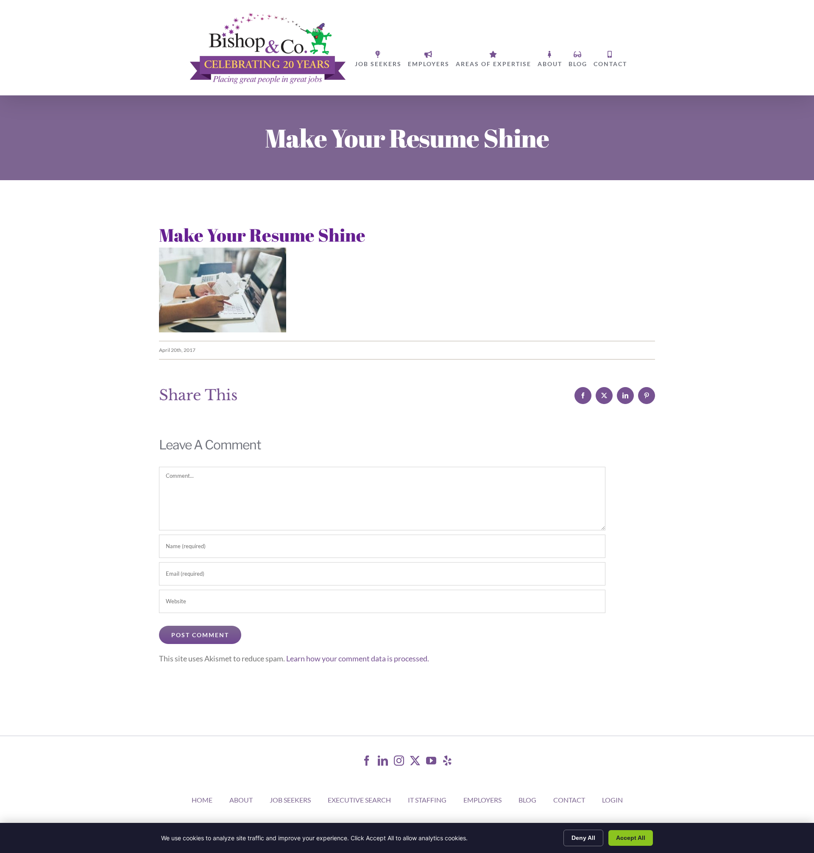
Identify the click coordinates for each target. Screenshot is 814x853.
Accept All (630, 837)
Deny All (583, 837)
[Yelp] (447, 760)
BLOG (527, 800)
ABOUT (241, 800)
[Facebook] (367, 760)
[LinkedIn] (383, 760)
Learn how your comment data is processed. (357, 658)
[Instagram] (399, 760)
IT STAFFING (427, 800)
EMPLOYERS (482, 800)
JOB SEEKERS (290, 800)
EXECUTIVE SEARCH (359, 800)
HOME (202, 800)
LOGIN (612, 800)
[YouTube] (431, 760)
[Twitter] (415, 760)
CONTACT (569, 800)
